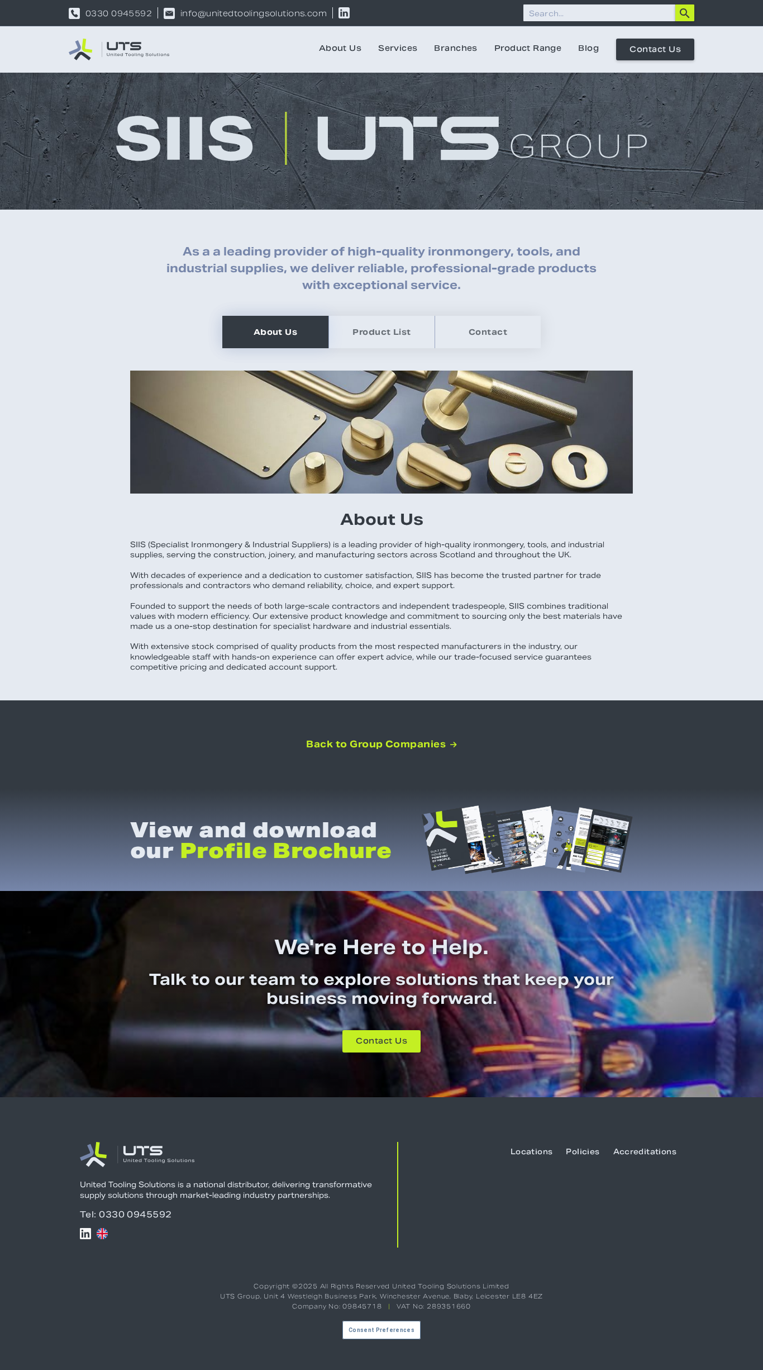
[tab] (275, 332)
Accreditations (644, 1152)
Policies (582, 1152)
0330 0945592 (118, 13)
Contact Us (655, 50)
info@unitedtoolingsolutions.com (253, 13)
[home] (119, 49)
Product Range (527, 49)
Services (397, 49)
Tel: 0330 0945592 (126, 1214)
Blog (588, 49)
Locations (532, 1152)
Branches (455, 49)
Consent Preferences (381, 1330)
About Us (340, 49)
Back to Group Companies (381, 744)
